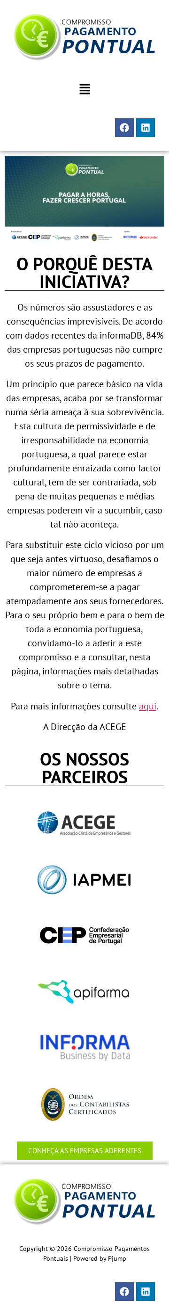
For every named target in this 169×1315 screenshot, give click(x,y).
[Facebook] (124, 127)
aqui (147, 706)
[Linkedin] (145, 127)
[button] (84, 89)
